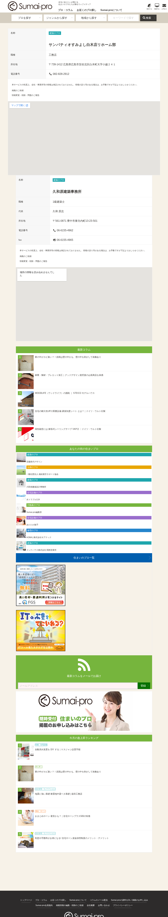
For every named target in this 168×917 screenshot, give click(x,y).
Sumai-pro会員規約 (44, 905)
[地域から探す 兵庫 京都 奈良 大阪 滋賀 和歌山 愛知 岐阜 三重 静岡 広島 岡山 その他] (91, 17)
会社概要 (91, 905)
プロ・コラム (65, 10)
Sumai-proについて (111, 10)
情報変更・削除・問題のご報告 (25, 95)
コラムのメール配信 (99, 900)
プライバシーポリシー (123, 905)
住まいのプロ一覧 (84, 557)
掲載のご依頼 (18, 90)
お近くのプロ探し (86, 10)
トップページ (26, 900)
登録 (143, 685)
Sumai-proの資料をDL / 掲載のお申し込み (129, 900)
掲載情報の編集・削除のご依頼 (70, 905)
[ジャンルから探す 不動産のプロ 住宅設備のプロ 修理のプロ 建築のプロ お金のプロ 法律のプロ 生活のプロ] (59, 17)
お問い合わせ (104, 905)
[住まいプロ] (30, 6)
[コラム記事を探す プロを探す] (27, 17)
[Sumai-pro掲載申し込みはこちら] (84, 730)
